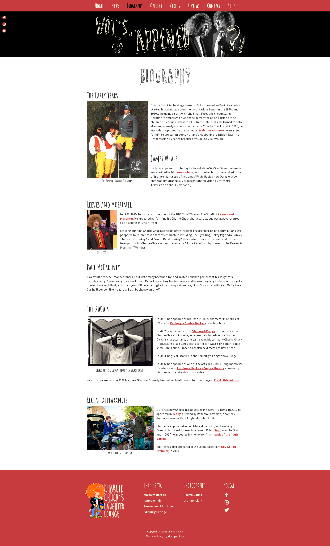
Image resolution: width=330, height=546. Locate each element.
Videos (175, 5)
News (115, 5)
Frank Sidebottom (226, 380)
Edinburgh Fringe (203, 331)
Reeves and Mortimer (158, 506)
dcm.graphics (176, 536)
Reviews (194, 5)
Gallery (156, 5)
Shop (231, 5)
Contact (213, 5)
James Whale (184, 172)
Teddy (176, 414)
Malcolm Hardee (210, 130)
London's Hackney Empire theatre (200, 368)
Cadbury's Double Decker (187, 323)
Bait (218, 430)
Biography (135, 5)
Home (99, 5)
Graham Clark (193, 500)
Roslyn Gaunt (193, 495)
